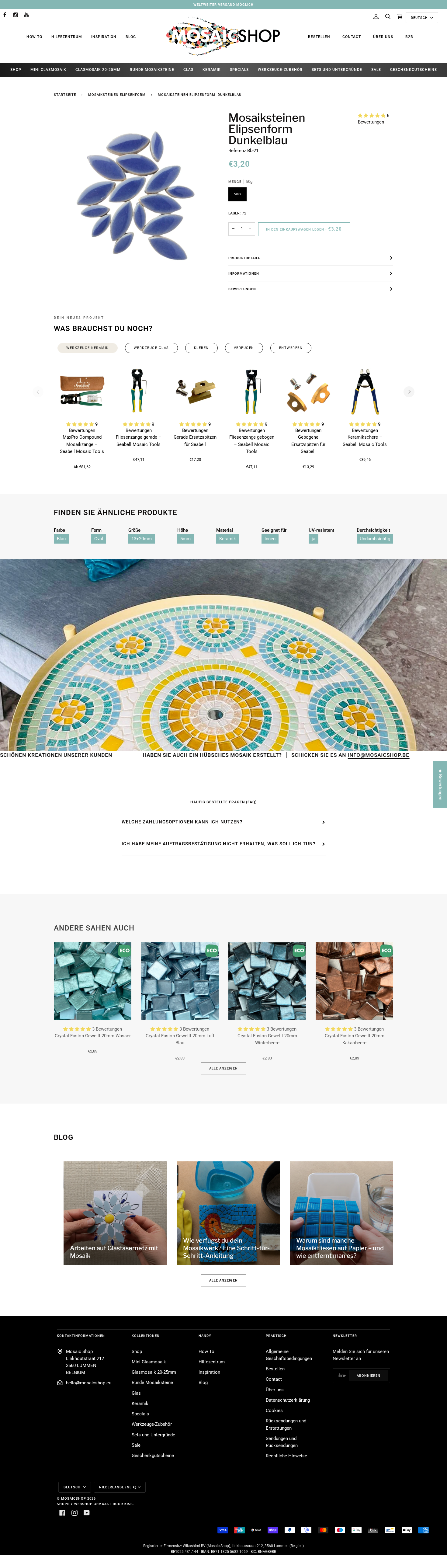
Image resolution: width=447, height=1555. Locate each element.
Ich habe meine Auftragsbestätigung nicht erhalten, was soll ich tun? (218, 844)
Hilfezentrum (66, 37)
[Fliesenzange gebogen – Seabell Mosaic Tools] (251, 391)
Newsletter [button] (345, 1336)
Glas (136, 1393)
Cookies (274, 1410)
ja (313, 538)
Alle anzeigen (223, 1068)
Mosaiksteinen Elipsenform (117, 94)
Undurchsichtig (375, 538)
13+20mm (141, 538)
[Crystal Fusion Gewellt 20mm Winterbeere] (267, 981)
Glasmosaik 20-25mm (154, 1372)
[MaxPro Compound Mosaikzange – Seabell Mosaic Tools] (82, 391)
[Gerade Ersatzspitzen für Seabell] (195, 391)
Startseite (65, 94)
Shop (137, 1351)
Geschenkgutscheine (153, 1455)
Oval (98, 538)
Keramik (227, 538)
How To (34, 37)
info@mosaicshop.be (307, 755)
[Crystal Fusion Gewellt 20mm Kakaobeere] (354, 981)
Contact (351, 37)
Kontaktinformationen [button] (81, 1336)
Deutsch (420, 18)
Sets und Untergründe (153, 1435)
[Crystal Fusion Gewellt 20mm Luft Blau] (180, 981)
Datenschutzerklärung (288, 1400)
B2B (409, 37)
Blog (131, 37)
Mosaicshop (73, 1498)
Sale (136, 1445)
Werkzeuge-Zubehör (152, 1424)
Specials (140, 1414)
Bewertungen (242, 289)
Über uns (383, 37)
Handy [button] (205, 1336)
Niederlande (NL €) (118, 1487)
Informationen (243, 273)
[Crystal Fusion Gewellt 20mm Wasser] (92, 981)
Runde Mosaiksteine (152, 1382)
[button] (372, 115)
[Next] (409, 391)
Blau (61, 538)
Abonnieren (368, 1375)
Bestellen (319, 37)
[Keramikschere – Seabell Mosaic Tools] (364, 391)
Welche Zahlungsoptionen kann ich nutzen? (182, 822)
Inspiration (103, 37)
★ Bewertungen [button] (440, 784)
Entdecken (392, 755)
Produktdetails (244, 258)
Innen (270, 538)
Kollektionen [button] (146, 1336)
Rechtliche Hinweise (286, 1456)
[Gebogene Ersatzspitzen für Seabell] (308, 391)
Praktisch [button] (276, 1336)
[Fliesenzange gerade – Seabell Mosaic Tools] (138, 391)
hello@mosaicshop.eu (88, 1383)
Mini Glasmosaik (149, 1362)
